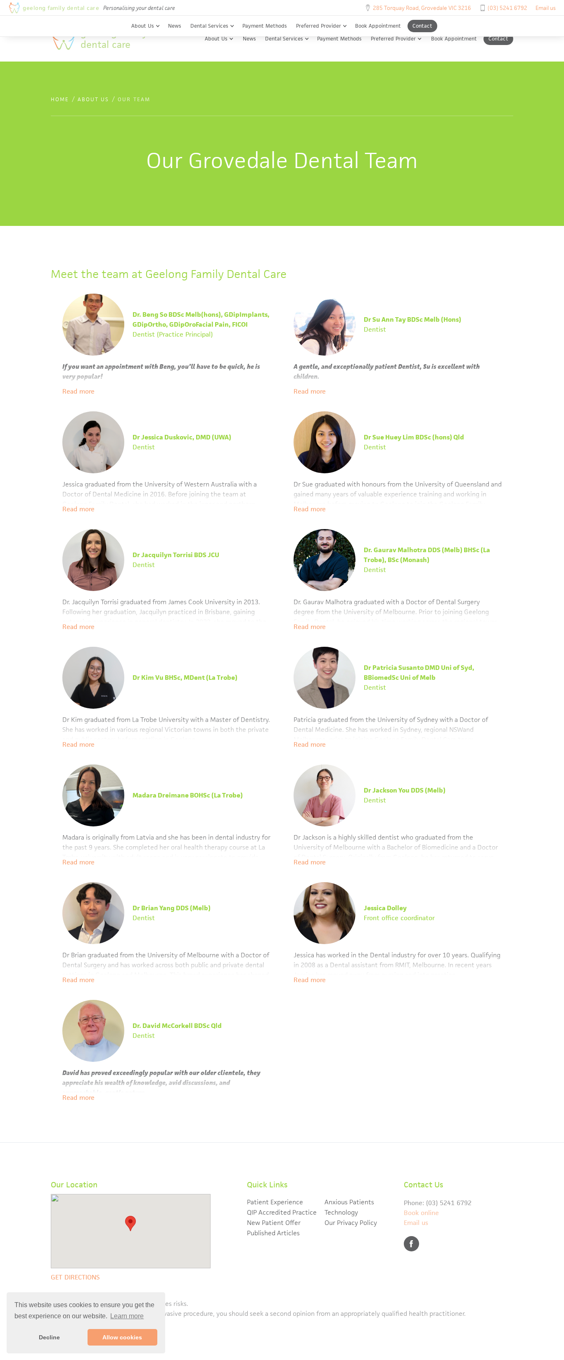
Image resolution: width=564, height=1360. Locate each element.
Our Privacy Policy (351, 1222)
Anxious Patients (349, 1202)
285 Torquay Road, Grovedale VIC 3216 (422, 8)
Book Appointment (378, 25)
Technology (341, 1212)
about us (93, 99)
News (174, 25)
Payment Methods (264, 25)
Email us (546, 8)
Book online (421, 1212)
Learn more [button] (127, 1316)
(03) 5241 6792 (507, 8)
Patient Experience (275, 1202)
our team (134, 99)
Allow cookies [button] (122, 1337)
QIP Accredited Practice (282, 1212)
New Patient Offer (274, 1222)
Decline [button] (49, 1337)
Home (60, 99)
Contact (422, 25)
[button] (145, 26)
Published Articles (273, 1233)
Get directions (75, 1277)
